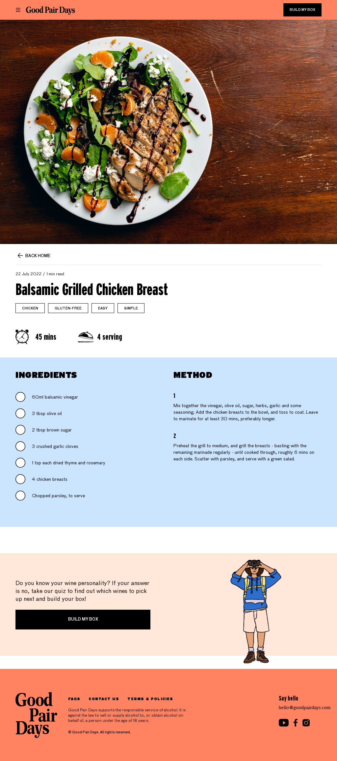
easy (103, 308)
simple (131, 308)
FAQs (74, 699)
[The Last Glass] (50, 10)
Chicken (30, 308)
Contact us (104, 699)
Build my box (302, 10)
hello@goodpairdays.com (305, 707)
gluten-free (68, 308)
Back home (37, 256)
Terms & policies (150, 699)
